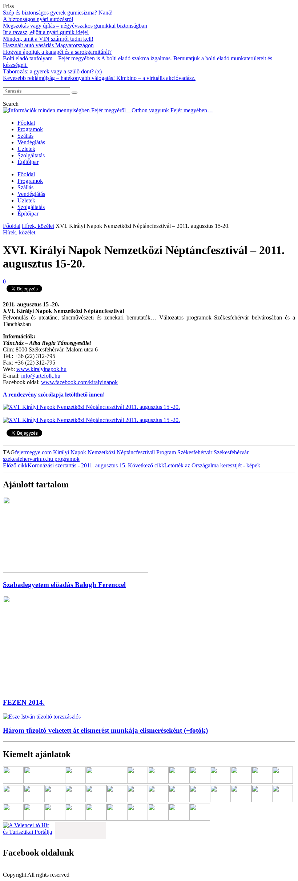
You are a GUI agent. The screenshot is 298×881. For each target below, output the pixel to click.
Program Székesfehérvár (184, 452)
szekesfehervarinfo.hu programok (41, 459)
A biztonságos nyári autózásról (38, 19)
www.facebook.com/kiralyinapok (79, 382)
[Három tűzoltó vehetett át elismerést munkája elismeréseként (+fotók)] (42, 716)
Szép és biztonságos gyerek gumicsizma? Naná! (58, 12)
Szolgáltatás (31, 155)
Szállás (25, 136)
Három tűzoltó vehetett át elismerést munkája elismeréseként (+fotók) (105, 730)
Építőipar (28, 162)
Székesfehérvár (231, 452)
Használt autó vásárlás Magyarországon (48, 45)
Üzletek (26, 149)
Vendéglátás (31, 142)
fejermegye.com (33, 452)
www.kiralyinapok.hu (41, 369)
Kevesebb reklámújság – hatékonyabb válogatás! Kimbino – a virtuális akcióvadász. (99, 78)
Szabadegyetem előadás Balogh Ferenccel (64, 584)
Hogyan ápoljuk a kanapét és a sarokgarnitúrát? (57, 52)
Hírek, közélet (38, 226)
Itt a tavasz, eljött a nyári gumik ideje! (46, 32)
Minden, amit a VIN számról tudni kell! (48, 39)
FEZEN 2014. (24, 702)
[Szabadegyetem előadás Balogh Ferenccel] (75, 571)
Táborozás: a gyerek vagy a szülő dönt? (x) (52, 71)
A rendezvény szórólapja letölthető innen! (54, 394)
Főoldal (26, 123)
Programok (30, 129)
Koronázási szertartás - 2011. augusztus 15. (64, 465)
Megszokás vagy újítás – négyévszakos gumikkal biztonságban (75, 26)
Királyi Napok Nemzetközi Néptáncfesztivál (104, 452)
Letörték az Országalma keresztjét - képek (194, 465)
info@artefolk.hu (40, 376)
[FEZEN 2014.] (36, 688)
